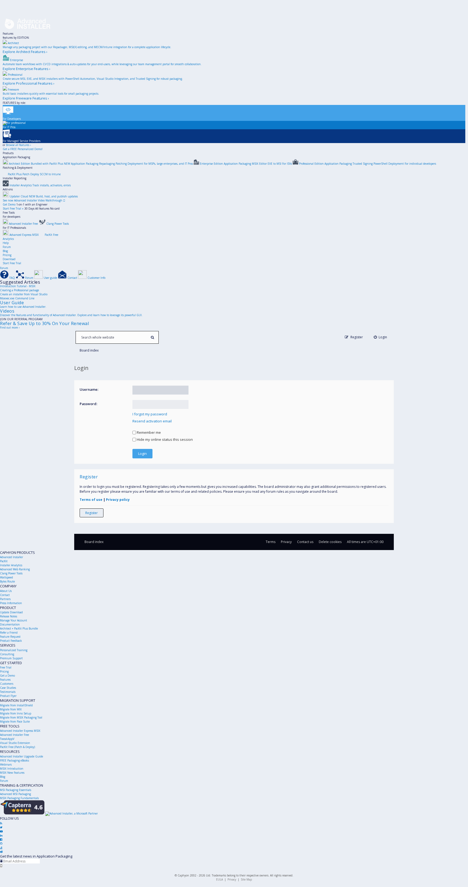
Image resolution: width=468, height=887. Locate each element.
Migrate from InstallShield (16, 705)
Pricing (7, 255)
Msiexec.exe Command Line (17, 298)
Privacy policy (118, 499)
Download (9, 259)
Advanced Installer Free (14, 735)
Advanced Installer (11, 557)
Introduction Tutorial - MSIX (17, 286)
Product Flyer (8, 696)
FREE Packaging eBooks (14, 760)
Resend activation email (152, 421)
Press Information (11, 603)
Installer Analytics (11, 565)
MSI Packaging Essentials (15, 790)
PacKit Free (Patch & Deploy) (17, 747)
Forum (7, 247)
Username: (89, 389)
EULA (219, 879)
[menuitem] (380, 337)
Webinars (6, 764)
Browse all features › (18, 145)
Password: (88, 403)
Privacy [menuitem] (286, 542)
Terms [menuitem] (270, 542)
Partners (5, 599)
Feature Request (10, 636)
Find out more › (10, 327)
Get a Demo (7, 675)
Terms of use (91, 499)
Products (8, 153)
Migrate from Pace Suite (15, 721)
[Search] (152, 337)
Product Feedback (11, 641)
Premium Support (11, 658)
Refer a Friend (9, 632)
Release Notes (8, 616)
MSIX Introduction (11, 768)
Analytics (8, 239)
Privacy (231, 879)
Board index (93, 542)
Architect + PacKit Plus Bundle (19, 628)
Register (91, 513)
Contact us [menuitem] (305, 542)
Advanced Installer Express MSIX (20, 731)
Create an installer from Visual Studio (23, 294)
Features (8, 33)
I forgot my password (149, 414)
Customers (6, 684)
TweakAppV (7, 739)
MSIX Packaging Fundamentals (19, 798)
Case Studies (8, 688)
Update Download (11, 612)
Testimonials (7, 692)
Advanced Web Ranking (15, 569)
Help (6, 243)
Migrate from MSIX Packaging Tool (21, 717)
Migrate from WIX (11, 709)
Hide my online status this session (164, 439)
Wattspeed (6, 577)
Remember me (148, 432)
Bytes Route (7, 581)
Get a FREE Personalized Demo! (23, 149)
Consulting (7, 654)
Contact (5, 595)
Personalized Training (13, 650)
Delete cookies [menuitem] (330, 542)
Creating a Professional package (19, 290)
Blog (5, 251)
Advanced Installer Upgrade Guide (21, 756)
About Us (6, 591)
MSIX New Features (12, 773)
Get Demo (9, 204)
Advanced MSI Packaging (15, 794)
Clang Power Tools (11, 573)
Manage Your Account (13, 620)
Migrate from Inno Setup (15, 713)
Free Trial (5, 667)
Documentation (10, 624)
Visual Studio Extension (15, 743)
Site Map (246, 879)
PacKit (4, 561)
